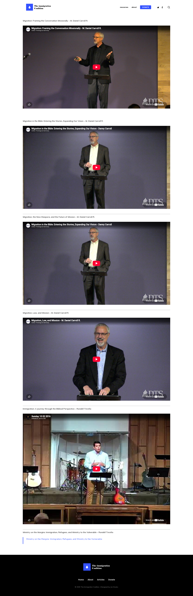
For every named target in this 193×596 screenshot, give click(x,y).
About (90, 579)
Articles (100, 579)
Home (81, 579)
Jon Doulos (114, 587)
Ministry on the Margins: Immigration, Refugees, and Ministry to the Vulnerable (64, 539)
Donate (111, 579)
